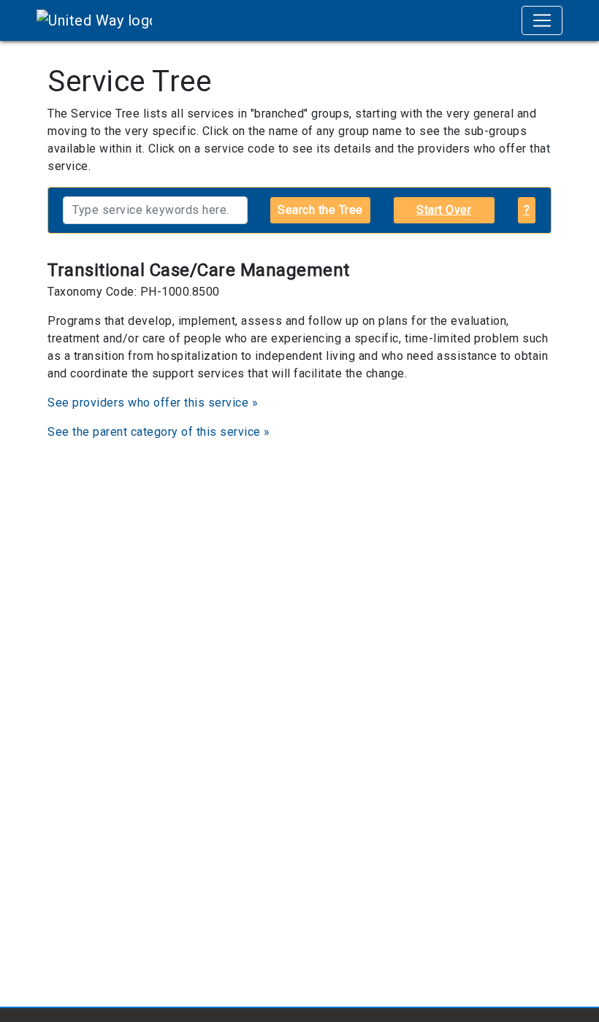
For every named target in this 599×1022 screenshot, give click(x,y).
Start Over (443, 210)
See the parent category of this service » (158, 432)
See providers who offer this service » (152, 403)
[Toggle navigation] (542, 20)
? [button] (527, 210)
